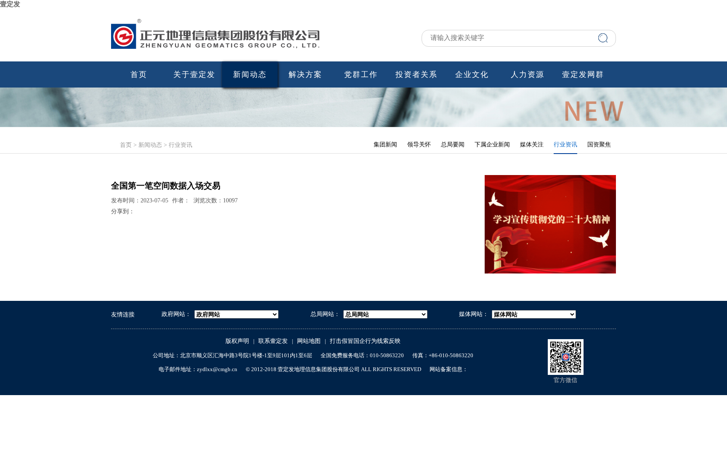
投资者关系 (416, 74)
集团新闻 (385, 144)
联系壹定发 (273, 341)
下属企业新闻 (492, 144)
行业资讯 (180, 145)
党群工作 (361, 74)
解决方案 (305, 74)
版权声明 (237, 341)
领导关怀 (419, 144)
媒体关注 (532, 144)
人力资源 (527, 74)
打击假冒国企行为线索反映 (365, 341)
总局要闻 (452, 144)
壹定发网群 (583, 74)
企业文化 (472, 74)
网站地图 (309, 341)
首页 (138, 74)
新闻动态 (250, 74)
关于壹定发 (194, 74)
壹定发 (10, 4)
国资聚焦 (599, 144)
